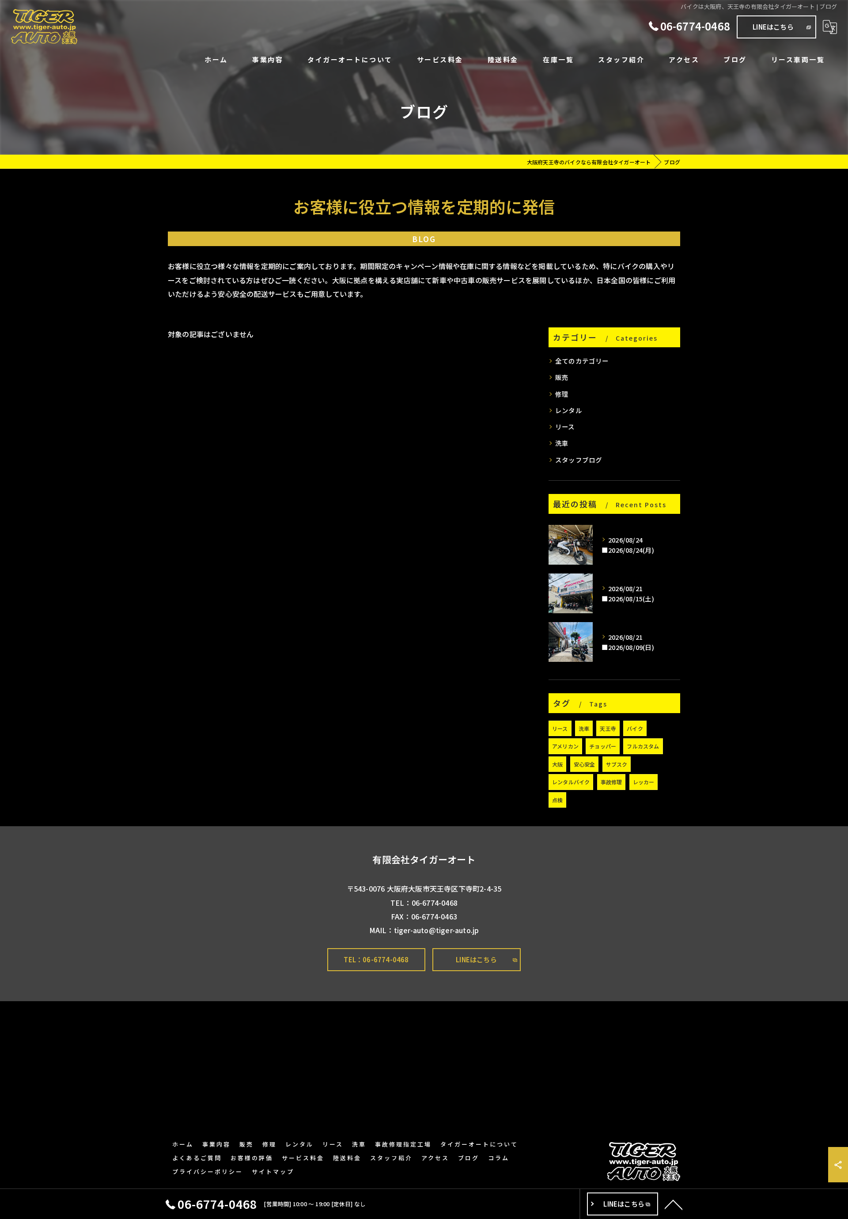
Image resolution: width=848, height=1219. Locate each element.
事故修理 (611, 782)
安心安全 (584, 764)
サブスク (617, 764)
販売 (561, 377)
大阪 (557, 764)
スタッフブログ (578, 459)
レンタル (568, 410)
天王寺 (608, 728)
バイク (635, 728)
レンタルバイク (571, 782)
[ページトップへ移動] (673, 1204)
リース (565, 426)
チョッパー (602, 746)
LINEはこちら (773, 26)
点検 (557, 800)
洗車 (561, 443)
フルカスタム (643, 746)
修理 (561, 394)
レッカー (644, 782)
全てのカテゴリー (582, 360)
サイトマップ (273, 1171)
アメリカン (565, 746)
